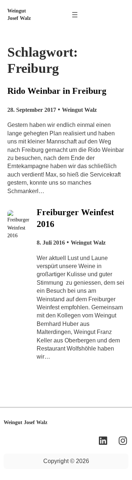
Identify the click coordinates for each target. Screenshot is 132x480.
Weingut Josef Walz (25, 422)
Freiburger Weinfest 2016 (75, 218)
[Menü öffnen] (74, 14)
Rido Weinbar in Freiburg (56, 91)
